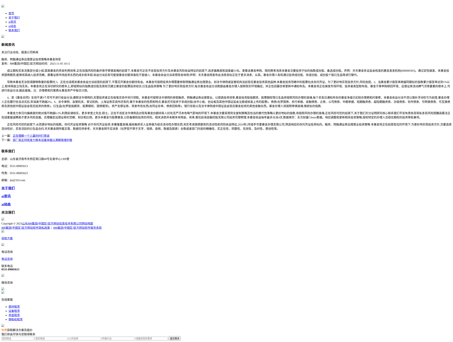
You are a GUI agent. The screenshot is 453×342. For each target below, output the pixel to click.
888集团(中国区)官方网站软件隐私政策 (25, 227)
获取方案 (7, 238)
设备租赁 (14, 310)
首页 (11, 13)
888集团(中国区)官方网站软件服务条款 (77, 227)
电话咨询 (7, 258)
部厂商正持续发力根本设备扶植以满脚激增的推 (42, 140)
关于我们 (14, 17)
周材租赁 (14, 306)
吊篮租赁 (14, 315)
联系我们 (14, 30)
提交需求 (174, 338)
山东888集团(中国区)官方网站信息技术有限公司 (52, 223)
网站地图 (87, 223)
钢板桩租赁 (15, 319)
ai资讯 (12, 21)
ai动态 (12, 26)
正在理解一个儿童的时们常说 (31, 135)
